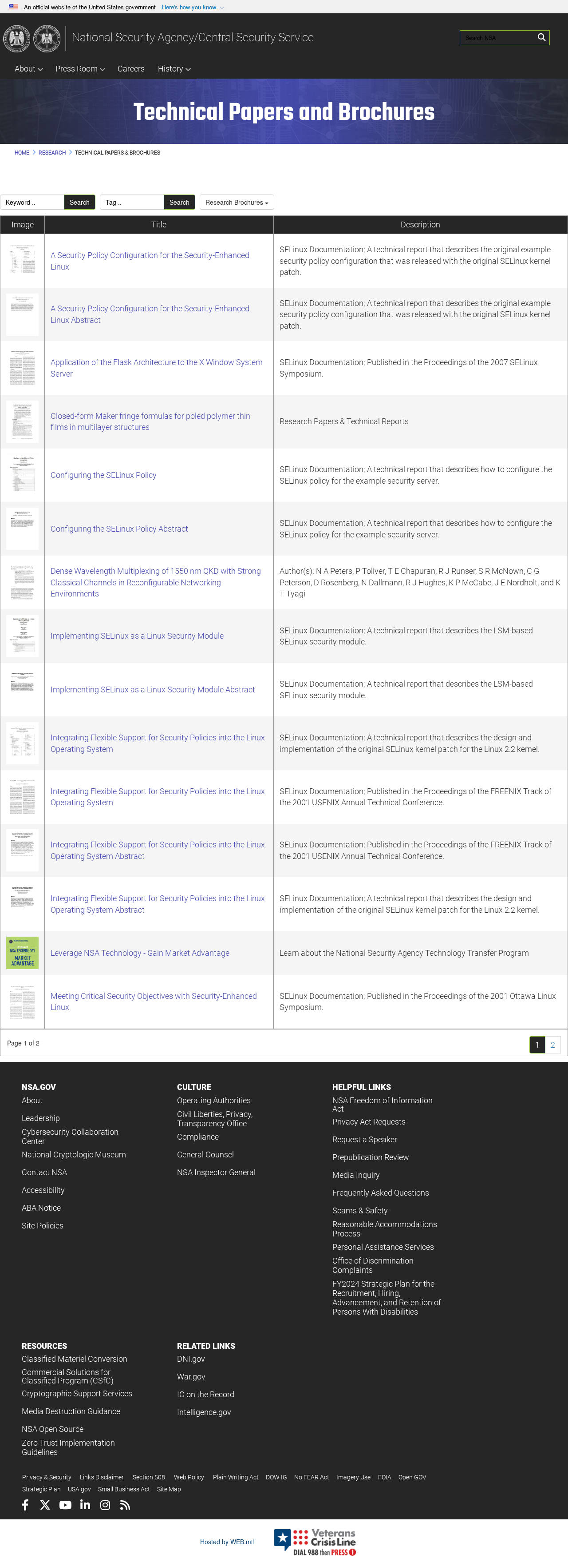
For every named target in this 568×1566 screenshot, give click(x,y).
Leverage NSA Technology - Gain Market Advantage (140, 953)
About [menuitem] (25, 68)
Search (80, 202)
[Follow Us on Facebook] (25, 1506)
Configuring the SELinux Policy (104, 475)
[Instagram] (105, 1506)
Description (420, 224)
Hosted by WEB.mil (227, 1541)
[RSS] (125, 1506)
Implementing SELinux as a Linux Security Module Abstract (153, 689)
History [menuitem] (170, 68)
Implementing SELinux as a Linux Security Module (137, 635)
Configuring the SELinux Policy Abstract (119, 528)
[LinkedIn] (85, 1506)
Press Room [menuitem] (76, 68)
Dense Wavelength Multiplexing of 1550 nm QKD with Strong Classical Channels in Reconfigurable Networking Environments (156, 582)
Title (158, 224)
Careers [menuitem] (131, 68)
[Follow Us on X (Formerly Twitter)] (45, 1506)
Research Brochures (235, 202)
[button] (194, 7)
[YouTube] (65, 1506)
